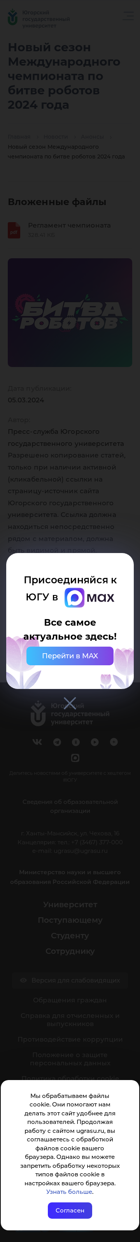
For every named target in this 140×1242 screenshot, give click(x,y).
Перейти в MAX (70, 656)
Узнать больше (69, 1191)
